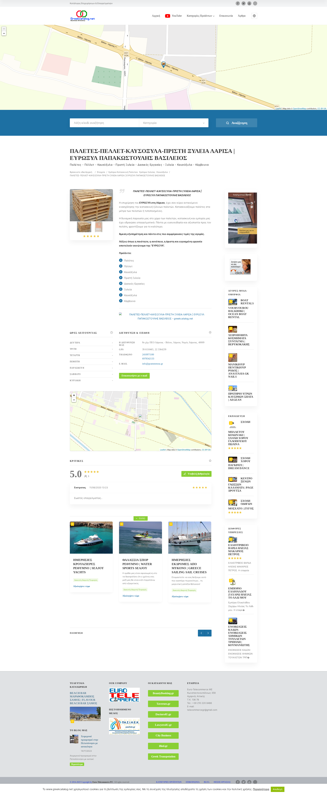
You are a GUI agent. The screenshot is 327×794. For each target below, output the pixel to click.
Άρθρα (241, 15)
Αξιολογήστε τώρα (81, 596)
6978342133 (148, 358)
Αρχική (156, 15)
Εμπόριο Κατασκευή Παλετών (123, 172)
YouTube (177, 15)
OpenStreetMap (299, 108)
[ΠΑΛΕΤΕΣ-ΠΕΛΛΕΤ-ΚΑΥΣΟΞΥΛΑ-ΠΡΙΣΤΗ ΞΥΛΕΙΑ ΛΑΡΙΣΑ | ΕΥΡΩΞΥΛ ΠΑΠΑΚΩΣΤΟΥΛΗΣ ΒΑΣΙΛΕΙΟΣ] (84, 226)
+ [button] (4, 28)
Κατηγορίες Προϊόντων (199, 15)
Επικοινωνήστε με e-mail (134, 375)
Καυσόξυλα (162, 172)
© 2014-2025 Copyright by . (92, 782)
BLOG (206, 782)
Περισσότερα (77, 764)
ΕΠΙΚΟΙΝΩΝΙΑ (193, 782)
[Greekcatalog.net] (82, 15)
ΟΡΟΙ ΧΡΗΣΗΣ (196, 786)
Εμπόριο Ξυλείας (147, 172)
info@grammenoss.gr (152, 363)
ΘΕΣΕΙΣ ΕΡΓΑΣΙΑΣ (222, 782)
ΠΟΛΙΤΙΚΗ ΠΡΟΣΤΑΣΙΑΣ (219, 786)
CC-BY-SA (321, 108)
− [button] (4, 33)
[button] (254, 16)
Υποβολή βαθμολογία (198, 474)
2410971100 (148, 354)
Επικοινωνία (226, 15)
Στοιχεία (101, 172)
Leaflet (278, 108)
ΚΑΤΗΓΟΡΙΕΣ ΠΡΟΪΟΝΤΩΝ (169, 782)
